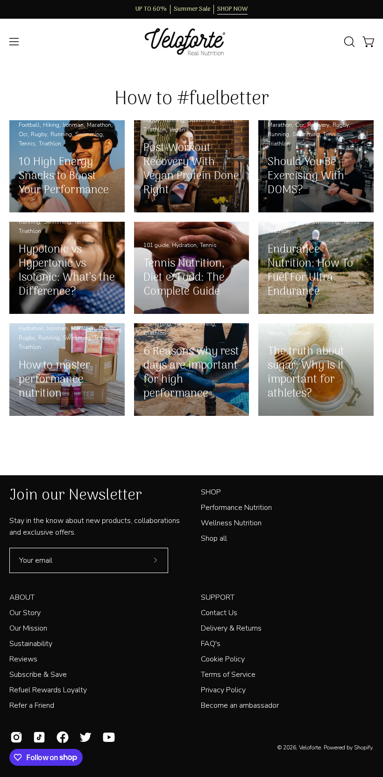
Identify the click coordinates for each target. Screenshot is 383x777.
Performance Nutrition (236, 507)
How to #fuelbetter (191, 99)
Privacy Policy (223, 690)
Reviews (23, 659)
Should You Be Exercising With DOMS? (306, 176)
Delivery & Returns (231, 628)
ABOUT (22, 597)
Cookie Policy (223, 659)
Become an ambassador (240, 705)
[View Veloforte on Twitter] (83, 737)
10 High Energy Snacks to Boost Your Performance (64, 176)
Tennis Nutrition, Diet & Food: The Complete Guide (184, 277)
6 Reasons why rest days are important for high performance (191, 372)
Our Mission (28, 628)
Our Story (25, 613)
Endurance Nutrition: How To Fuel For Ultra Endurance (310, 270)
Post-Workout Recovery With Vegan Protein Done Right (191, 169)
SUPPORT (217, 597)
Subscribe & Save (38, 674)
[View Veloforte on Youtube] (107, 737)
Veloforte (310, 747)
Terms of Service (228, 674)
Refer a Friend (31, 705)
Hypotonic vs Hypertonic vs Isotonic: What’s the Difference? (67, 270)
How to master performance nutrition (54, 379)
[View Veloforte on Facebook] (61, 737)
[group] (191, 9)
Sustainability (30, 644)
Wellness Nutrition (231, 523)
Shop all (214, 538)
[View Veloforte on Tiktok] (37, 737)
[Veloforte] (191, 42)
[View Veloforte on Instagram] (14, 737)
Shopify (363, 747)
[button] (348, 41)
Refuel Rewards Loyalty (48, 690)
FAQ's (210, 644)
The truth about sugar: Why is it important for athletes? (306, 372)
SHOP (211, 492)
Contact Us (219, 613)
